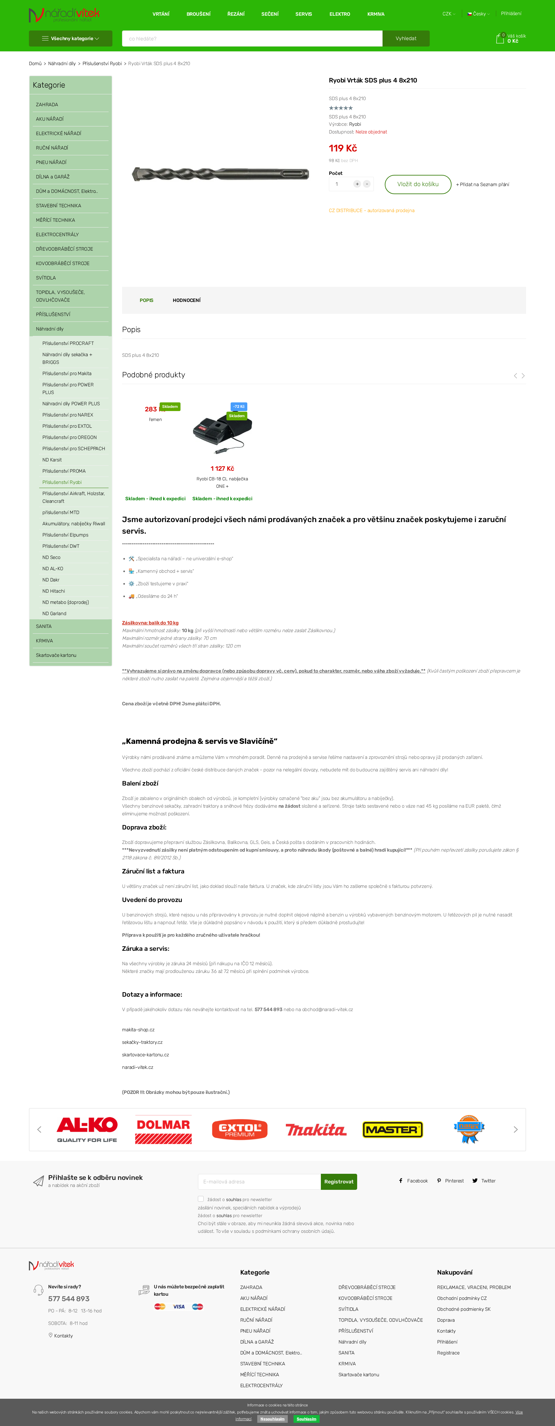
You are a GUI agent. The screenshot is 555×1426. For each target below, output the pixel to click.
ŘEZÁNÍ (235, 14)
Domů (35, 63)
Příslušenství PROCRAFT (68, 343)
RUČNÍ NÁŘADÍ (52, 148)
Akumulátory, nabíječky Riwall (73, 524)
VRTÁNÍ (161, 14)
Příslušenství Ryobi (102, 63)
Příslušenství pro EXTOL (67, 426)
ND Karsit (52, 460)
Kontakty (63, 1336)
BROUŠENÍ (198, 14)
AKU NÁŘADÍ (50, 119)
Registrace (448, 1353)
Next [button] (516, 1129)
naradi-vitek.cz (137, 1067)
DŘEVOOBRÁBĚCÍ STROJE (64, 249)
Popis (147, 300)
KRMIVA (375, 14)
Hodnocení (186, 300)
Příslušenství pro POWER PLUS (68, 388)
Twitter (488, 1181)
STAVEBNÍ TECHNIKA (58, 206)
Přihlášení (511, 13)
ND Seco (51, 557)
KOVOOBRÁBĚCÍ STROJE (63, 263)
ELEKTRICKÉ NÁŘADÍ (58, 133)
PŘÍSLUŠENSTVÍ (53, 314)
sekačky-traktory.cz (142, 1042)
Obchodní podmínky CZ (462, 1298)
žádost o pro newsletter (239, 1199)
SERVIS (303, 14)
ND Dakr (50, 580)
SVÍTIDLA (46, 278)
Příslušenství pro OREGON (69, 437)
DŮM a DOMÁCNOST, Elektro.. (67, 191)
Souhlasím (306, 1419)
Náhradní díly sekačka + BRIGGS (67, 358)
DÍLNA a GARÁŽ (53, 177)
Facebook (417, 1181)
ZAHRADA (47, 104)
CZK (448, 14)
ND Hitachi (53, 591)
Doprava (446, 1320)
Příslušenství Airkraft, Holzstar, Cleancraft (73, 497)
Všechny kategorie (72, 38)
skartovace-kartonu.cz (145, 1055)
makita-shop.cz (138, 1030)
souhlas (234, 1199)
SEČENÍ (269, 14)
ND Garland (54, 613)
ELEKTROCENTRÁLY (57, 234)
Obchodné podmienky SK (464, 1309)
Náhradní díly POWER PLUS (71, 404)
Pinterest (454, 1181)
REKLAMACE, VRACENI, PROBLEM (474, 1287)
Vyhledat (406, 38)
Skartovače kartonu (56, 655)
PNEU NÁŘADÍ (51, 162)
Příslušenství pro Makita (66, 373)
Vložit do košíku (418, 184)
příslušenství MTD (60, 512)
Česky (479, 14)
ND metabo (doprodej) (65, 602)
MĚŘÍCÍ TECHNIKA (55, 220)
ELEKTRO (340, 14)
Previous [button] (39, 1129)
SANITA (44, 626)
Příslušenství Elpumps (65, 535)
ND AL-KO (52, 568)
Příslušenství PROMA (64, 471)
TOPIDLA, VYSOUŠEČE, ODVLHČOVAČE (60, 296)
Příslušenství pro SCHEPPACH (73, 448)
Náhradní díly (62, 63)
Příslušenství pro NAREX (67, 415)
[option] (87, 1129)
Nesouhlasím (272, 1419)
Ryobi (355, 124)
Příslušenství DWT (60, 546)
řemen (155, 419)
